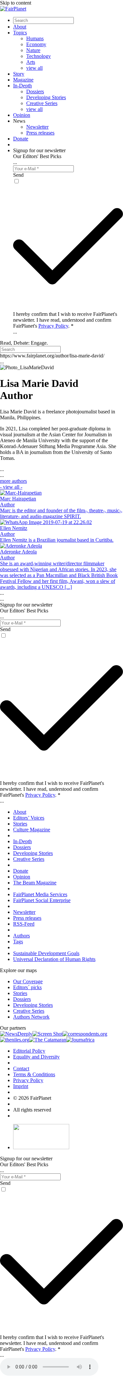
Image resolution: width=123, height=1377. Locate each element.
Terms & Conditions (34, 1074)
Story (18, 74)
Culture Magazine (31, 829)
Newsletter (37, 127)
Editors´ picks (27, 987)
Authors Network (31, 1017)
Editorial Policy (29, 1051)
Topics (20, 32)
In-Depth (22, 85)
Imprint (20, 1086)
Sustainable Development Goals (46, 953)
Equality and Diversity (36, 1057)
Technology (38, 56)
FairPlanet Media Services (40, 894)
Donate (20, 138)
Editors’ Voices (28, 818)
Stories (20, 823)
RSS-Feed (23, 924)
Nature (33, 50)
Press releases (40, 133)
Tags (18, 941)
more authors (13, 484)
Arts (30, 62)
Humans (35, 38)
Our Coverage (28, 981)
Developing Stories (46, 97)
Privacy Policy (53, 326)
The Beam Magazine (34, 882)
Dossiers (35, 91)
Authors (21, 935)
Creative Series (41, 103)
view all (34, 68)
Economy (36, 44)
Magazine (23, 79)
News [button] (19, 121)
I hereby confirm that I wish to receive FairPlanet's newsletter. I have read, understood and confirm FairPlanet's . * (65, 320)
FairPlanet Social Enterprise (42, 900)
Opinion (21, 115)
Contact (21, 1068)
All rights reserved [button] (32, 1110)
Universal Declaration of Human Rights (54, 959)
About (19, 26)
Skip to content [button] (15, 3)
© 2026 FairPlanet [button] (32, 1098)
